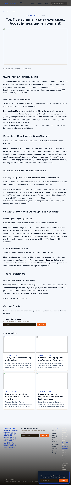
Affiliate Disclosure (55, 447)
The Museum (22, 3)
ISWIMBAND (11, 3)
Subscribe (41, 324)
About (54, 431)
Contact (55, 433)
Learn (33, 3)
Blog (46, 3)
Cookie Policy (54, 452)
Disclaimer (55, 444)
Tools (40, 3)
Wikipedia (65, 442)
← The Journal (9, 11)
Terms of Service (55, 441)
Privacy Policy (54, 436)
